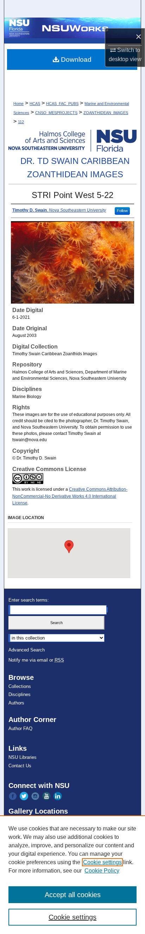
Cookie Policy (101, 871)
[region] (72, 874)
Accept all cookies (73, 895)
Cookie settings (102, 862)
